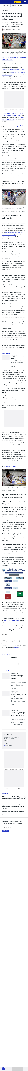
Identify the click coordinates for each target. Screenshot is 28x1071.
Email (13, 634)
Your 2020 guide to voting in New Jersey (17, 357)
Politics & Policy (6, 5)
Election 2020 (5, 10)
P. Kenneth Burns (8, 29)
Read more (6, 740)
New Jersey (20, 5)
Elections (14, 5)
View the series (15, 664)
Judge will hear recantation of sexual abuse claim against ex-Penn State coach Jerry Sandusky (14, 805)
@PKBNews (7, 743)
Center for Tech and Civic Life (11, 620)
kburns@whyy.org (8, 745)
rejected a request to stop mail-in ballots (15, 126)
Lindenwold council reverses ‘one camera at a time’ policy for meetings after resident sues (18, 694)
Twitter (10, 634)
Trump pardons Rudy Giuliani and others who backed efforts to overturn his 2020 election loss (18, 714)
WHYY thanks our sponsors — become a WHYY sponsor (14, 109)
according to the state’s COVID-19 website (13, 69)
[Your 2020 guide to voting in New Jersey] (6, 358)
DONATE (18, 2)
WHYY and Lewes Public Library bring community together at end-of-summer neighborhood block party (14, 798)
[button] (3, 1068)
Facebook (7, 634)
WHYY (5, 2)
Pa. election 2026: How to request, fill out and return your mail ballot (18, 676)
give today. (16, 647)
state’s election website (9, 466)
